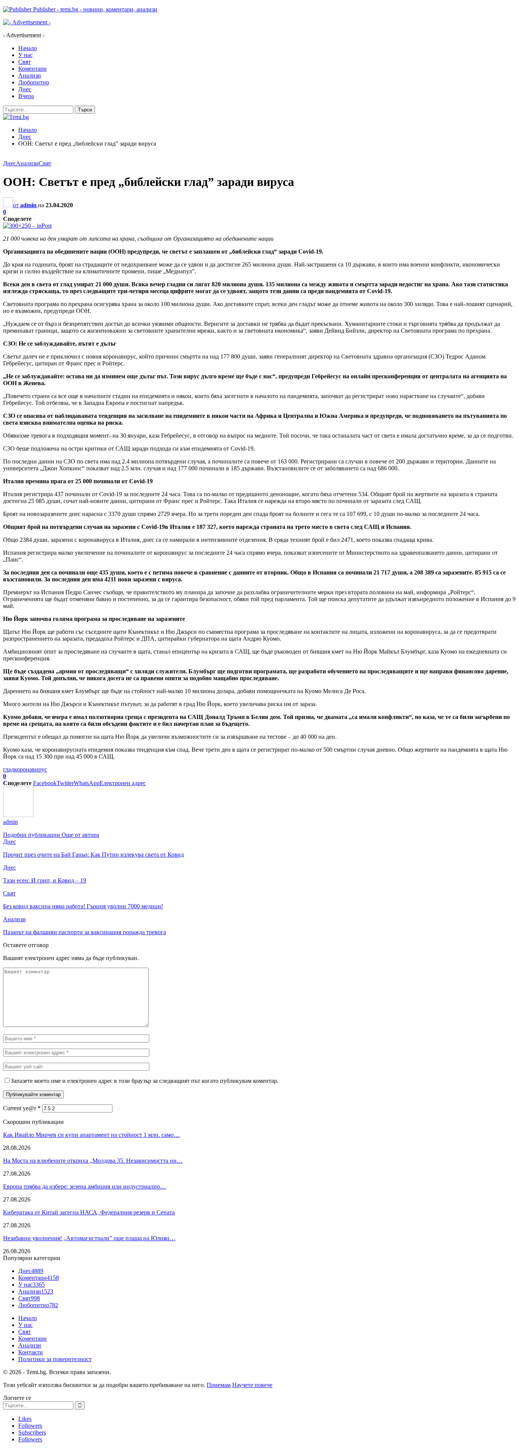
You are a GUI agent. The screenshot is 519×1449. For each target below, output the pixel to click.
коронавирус (30, 769)
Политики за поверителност (55, 1359)
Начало (27, 48)
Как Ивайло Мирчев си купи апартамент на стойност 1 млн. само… (91, 1135)
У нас (25, 55)
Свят (24, 62)
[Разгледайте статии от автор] (18, 815)
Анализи (29, 75)
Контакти (30, 1352)
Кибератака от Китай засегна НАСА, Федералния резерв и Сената (89, 1212)
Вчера (26, 96)
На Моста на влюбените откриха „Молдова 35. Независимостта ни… (93, 1160)
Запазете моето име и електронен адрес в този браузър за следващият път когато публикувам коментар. (144, 1081)
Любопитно (33, 82)
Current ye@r (22, 1108)
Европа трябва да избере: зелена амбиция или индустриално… (84, 1186)
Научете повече (252, 1385)
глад (8, 769)
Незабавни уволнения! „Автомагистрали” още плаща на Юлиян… (89, 1238)
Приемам (219, 1385)
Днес (24, 89)
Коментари (32, 68)
